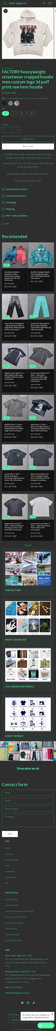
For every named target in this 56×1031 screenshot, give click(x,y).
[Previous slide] (22, 779)
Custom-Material (12, 905)
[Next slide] (34, 779)
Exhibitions (9, 871)
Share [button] (7, 223)
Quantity (5, 124)
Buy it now (28, 146)
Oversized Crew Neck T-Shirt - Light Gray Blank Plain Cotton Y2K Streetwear (40, 527)
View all (28, 545)
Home (7, 848)
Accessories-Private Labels (15, 917)
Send (10, 834)
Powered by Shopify (35, 1029)
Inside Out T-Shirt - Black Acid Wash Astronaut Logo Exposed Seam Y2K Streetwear (14, 477)
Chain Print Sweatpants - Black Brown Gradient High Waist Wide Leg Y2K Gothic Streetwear (15, 327)
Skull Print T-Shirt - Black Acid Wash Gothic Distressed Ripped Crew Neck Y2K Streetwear (40, 428)
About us (8, 854)
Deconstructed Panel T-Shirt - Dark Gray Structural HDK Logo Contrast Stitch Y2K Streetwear (40, 377)
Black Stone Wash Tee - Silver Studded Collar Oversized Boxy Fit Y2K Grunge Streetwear (40, 477)
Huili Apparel (24, 1029)
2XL (32, 113)
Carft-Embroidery (12, 934)
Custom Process (11, 899)
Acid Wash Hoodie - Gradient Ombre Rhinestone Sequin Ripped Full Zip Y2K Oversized (12, 276)
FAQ (7, 883)
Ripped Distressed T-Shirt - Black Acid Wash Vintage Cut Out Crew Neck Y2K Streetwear (14, 527)
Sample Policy (10, 877)
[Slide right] (34, 64)
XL (22, 113)
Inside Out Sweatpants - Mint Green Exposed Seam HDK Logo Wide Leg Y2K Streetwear (41, 327)
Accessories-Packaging (14, 923)
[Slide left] (22, 64)
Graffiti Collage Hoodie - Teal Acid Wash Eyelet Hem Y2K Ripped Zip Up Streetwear (41, 275)
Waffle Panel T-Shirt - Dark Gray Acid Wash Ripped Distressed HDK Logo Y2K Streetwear (14, 428)
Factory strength (11, 860)
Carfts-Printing (11, 928)
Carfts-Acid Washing (13, 940)
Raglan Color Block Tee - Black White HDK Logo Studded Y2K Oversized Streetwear (15, 376)
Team (7, 865)
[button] (5, 3)
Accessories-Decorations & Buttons (19, 911)
